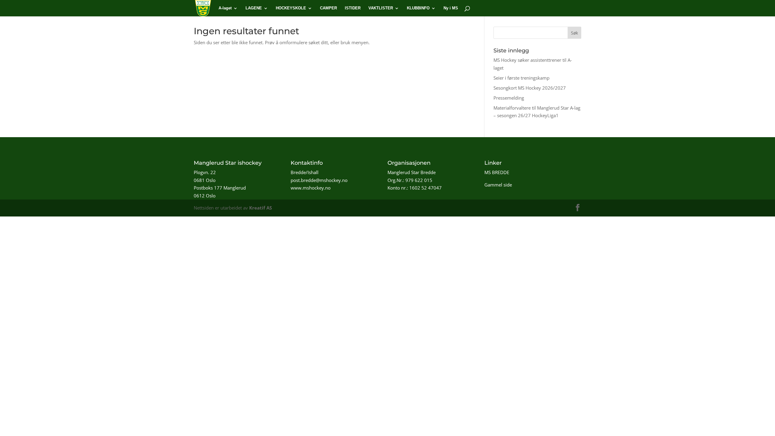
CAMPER (328, 8)
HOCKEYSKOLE (291, 8)
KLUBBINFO (418, 8)
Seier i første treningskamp (521, 78)
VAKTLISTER (380, 8)
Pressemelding (508, 98)
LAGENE (254, 8)
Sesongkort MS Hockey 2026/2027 (529, 88)
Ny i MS (451, 8)
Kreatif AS (260, 208)
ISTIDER (353, 8)
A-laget (225, 8)
